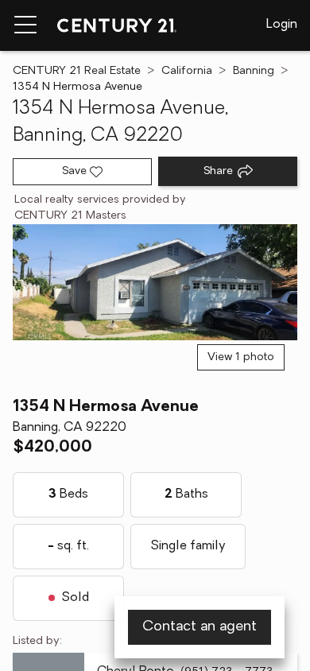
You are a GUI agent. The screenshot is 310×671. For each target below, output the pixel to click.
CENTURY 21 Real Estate (77, 71)
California (186, 71)
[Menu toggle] (25, 25)
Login (281, 24)
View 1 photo (240, 357)
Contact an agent (199, 627)
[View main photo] (155, 282)
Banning (253, 71)
